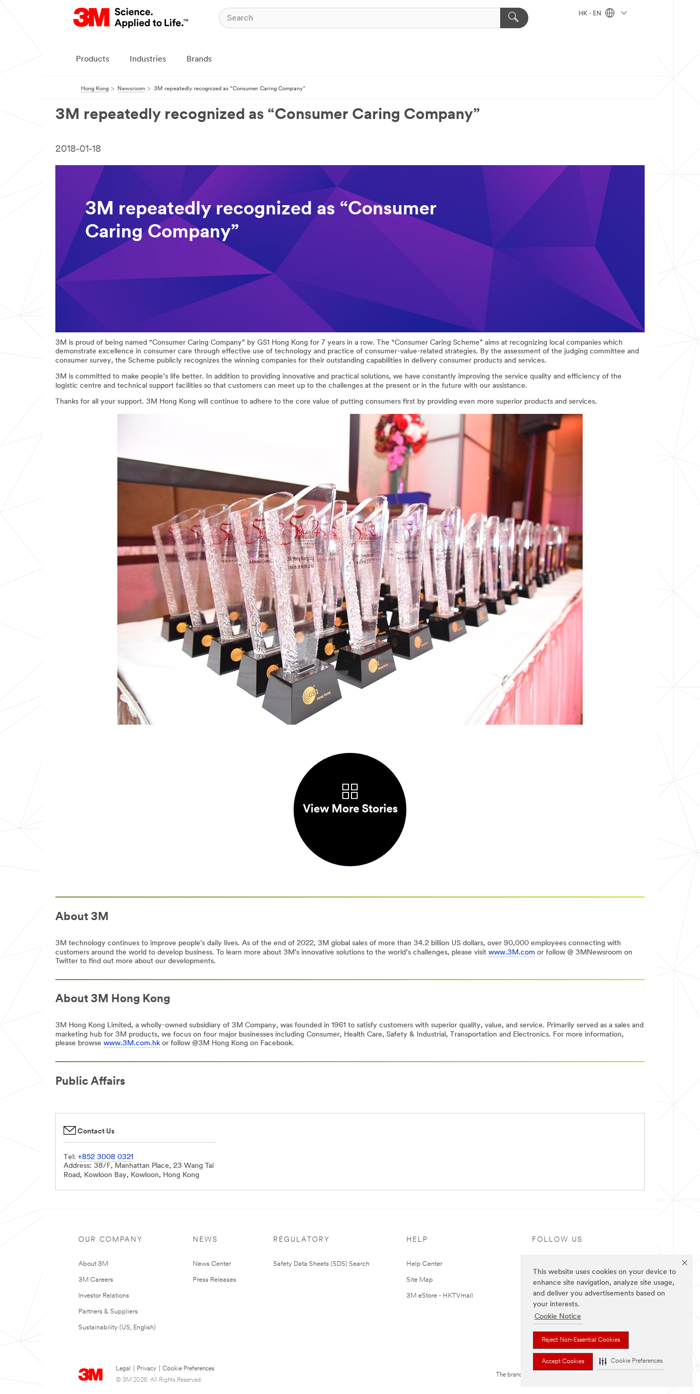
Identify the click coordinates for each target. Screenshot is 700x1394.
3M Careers (95, 1280)
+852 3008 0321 (105, 1157)
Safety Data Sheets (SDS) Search (321, 1264)
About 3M (93, 1264)
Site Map (419, 1280)
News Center (212, 1264)
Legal (123, 1369)
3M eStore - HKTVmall (439, 1295)
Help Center (424, 1264)
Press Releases (214, 1280)
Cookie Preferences (188, 1369)
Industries (148, 59)
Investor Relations (103, 1295)
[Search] (514, 18)
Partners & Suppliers (108, 1311)
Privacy (146, 1369)
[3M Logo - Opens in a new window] (131, 18)
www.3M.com (511, 953)
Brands (199, 59)
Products (92, 59)
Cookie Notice (557, 1317)
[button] (631, 1361)
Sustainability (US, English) (117, 1327)
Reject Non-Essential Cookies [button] (581, 1340)
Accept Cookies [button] (563, 1362)
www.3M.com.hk (132, 1043)
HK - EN (591, 14)
